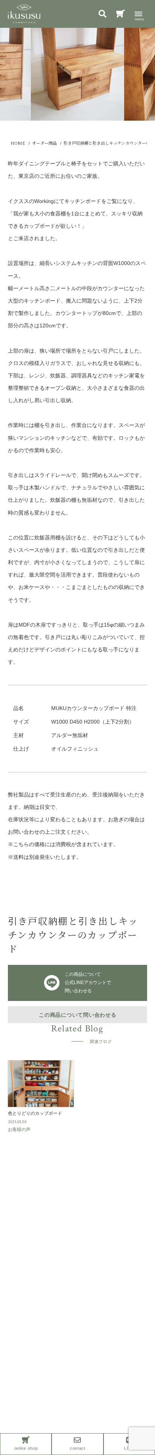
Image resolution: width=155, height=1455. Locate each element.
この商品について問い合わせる (77, 1015)
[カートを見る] (120, 15)
